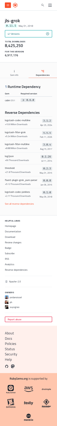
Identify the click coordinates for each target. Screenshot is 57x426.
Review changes (13, 242)
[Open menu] (8, 5)
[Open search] (42, 5)
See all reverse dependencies (19, 204)
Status (10, 349)
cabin (10, 100)
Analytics (9, 264)
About (9, 333)
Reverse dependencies (16, 270)
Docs (8, 338)
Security (11, 354)
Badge (8, 248)
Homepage (10, 226)
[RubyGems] (15, 5)
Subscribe (10, 253)
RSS (7, 259)
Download (10, 237)
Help (8, 359)
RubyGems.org (19, 378)
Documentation (13, 231)
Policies (10, 343)
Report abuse (14, 319)
